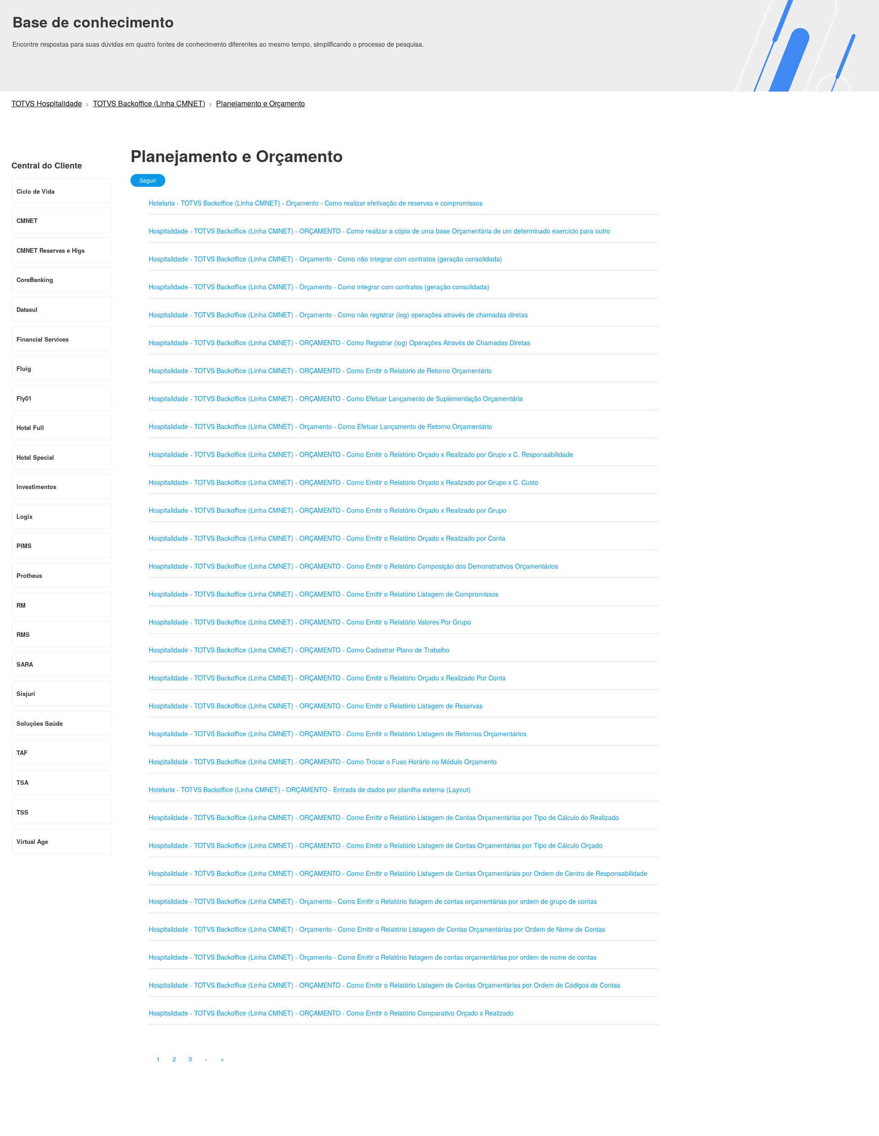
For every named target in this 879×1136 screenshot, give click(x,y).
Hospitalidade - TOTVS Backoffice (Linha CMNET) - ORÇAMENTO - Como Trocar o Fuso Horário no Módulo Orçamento (323, 761)
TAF (21, 752)
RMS (23, 634)
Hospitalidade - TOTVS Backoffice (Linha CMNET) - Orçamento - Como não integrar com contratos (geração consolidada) (325, 258)
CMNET (27, 220)
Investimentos (36, 486)
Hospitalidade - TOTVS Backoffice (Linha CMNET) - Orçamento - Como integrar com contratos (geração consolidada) (319, 286)
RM (21, 605)
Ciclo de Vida (35, 191)
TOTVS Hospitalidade (46, 103)
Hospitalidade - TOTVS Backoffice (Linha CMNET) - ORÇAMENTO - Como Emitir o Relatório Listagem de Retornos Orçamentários (337, 733)
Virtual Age (32, 841)
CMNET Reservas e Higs (50, 250)
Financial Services (42, 339)
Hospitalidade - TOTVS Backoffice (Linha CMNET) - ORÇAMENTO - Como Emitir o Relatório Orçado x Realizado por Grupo (327, 510)
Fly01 (24, 398)
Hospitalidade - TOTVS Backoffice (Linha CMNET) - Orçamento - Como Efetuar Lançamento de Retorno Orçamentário (320, 426)
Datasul (27, 309)
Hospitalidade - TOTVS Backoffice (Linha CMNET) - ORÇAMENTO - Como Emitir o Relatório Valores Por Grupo (310, 621)
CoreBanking (34, 279)
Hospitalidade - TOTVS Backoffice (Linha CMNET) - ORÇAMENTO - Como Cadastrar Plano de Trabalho (299, 649)
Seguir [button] (148, 180)
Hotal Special (35, 457)
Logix (24, 516)
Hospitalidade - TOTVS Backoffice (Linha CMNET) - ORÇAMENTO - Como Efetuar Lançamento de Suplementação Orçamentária (336, 398)
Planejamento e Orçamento (260, 103)
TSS (22, 812)
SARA (24, 664)
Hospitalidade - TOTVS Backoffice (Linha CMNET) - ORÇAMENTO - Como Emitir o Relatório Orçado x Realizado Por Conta (327, 677)
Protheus (29, 575)
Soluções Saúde (39, 723)
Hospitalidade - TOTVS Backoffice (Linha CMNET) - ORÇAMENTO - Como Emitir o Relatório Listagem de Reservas (316, 705)
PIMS (24, 545)
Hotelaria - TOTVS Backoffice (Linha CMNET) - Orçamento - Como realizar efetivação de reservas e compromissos (316, 202)
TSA (22, 782)
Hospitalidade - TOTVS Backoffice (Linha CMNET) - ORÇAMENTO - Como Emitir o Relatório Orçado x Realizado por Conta (327, 538)
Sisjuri (25, 693)
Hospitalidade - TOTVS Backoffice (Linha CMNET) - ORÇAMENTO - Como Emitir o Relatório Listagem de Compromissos (324, 593)
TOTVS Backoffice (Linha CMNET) (149, 103)
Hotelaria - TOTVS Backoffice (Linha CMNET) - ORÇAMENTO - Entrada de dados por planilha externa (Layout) (310, 789)
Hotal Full (30, 427)
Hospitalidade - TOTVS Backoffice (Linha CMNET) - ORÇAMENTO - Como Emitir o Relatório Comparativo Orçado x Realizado (331, 1012)
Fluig (23, 368)
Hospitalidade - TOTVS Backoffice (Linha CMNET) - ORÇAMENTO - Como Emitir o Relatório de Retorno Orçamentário (320, 370)
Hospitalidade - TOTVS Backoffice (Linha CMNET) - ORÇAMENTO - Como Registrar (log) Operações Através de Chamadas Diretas (339, 342)
